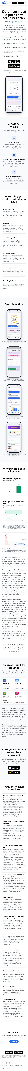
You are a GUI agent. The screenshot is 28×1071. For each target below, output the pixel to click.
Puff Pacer (6, 3)
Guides (9, 2)
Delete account (18, 1065)
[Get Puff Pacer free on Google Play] (21, 2)
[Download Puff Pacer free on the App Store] (14, 2)
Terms (7, 1065)
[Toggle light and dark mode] (25, 3)
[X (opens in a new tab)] (6, 1063)
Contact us (14, 1041)
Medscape (15, 527)
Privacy (12, 1065)
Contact (8, 1068)
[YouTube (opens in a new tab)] (4, 1063)
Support (3, 1068)
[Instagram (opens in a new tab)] (9, 1063)
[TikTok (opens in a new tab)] (2, 1063)
